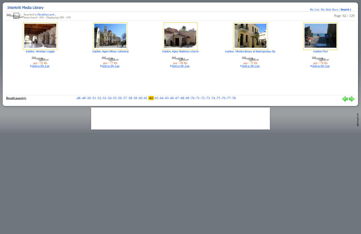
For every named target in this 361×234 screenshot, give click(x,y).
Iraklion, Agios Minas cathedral (110, 51)
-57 (125, 98)
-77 (228, 98)
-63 (156, 98)
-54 (109, 98)
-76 (223, 98)
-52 (99, 98)
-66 (172, 98)
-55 (114, 98)
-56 (120, 98)
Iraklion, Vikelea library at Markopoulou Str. (250, 51)
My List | (315, 9)
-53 (104, 98)
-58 (130, 98)
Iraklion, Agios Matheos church (180, 51)
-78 (233, 98)
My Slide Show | (330, 9)
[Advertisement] (180, 118)
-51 (94, 98)
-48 (78, 98)
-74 (213, 98)
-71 (197, 98)
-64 (161, 98)
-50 (89, 98)
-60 (140, 98)
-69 (187, 98)
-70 (192, 98)
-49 (83, 98)
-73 (208, 98)
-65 (166, 98)
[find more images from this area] (40, 58)
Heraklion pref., (47, 14)
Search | (346, 9)
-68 (182, 98)
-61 (145, 98)
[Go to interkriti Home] (358, 135)
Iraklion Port (320, 51)
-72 (203, 98)
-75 (218, 98)
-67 (177, 98)
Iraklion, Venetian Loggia (40, 51)
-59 (135, 98)
